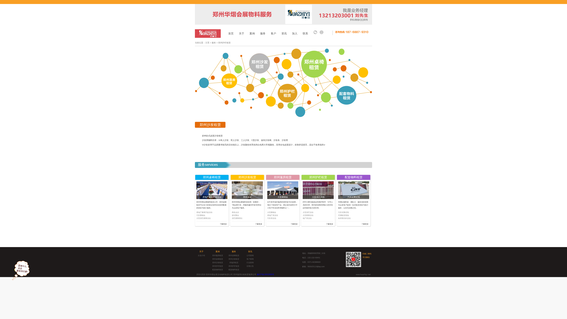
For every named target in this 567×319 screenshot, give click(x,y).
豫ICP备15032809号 (265, 274)
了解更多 (223, 224)
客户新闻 (250, 259)
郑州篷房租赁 (217, 255)
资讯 (284, 33)
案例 (252, 33)
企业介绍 (201, 255)
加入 (294, 33)
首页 (231, 33)
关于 (241, 33)
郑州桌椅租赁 (217, 259)
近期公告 (250, 266)
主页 (207, 42)
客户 (273, 33)
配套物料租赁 (217, 270)
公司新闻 (250, 255)
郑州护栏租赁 (224, 42)
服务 (262, 33)
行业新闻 (250, 263)
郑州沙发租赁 (217, 263)
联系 (305, 33)
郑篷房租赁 (233, 263)
